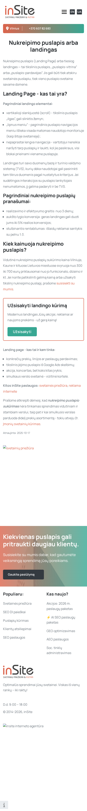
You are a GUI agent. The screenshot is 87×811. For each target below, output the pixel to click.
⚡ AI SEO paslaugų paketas (61, 620)
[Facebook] (73, 29)
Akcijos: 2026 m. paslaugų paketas (60, 606)
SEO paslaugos (14, 637)
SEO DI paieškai (14, 612)
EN (72, 12)
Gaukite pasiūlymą (21, 574)
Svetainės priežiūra (17, 603)
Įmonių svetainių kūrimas (21, 424)
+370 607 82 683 (40, 28)
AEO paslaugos (58, 639)
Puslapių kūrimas (16, 620)
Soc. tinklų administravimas (59, 650)
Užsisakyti (22, 331)
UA (79, 12)
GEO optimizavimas (61, 631)
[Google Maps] (79, 29)
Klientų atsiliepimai (17, 629)
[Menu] (64, 12)
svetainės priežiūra (53, 385)
